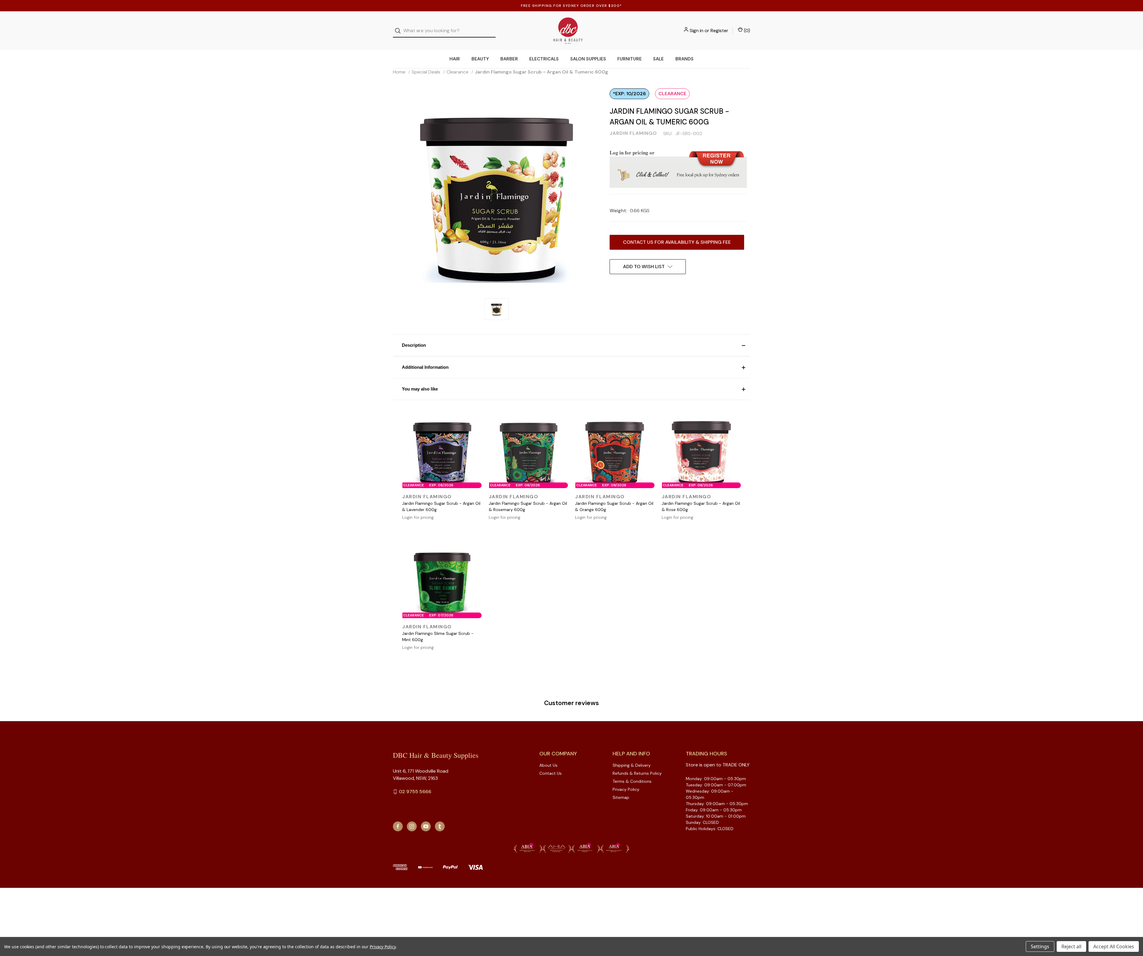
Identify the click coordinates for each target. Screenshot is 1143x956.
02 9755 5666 (415, 791)
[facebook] (397, 826)
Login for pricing (418, 517)
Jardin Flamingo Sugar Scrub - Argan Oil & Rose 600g (701, 506)
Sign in (696, 30)
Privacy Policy (626, 789)
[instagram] (411, 826)
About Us (548, 765)
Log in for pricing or (632, 152)
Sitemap (621, 797)
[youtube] (425, 826)
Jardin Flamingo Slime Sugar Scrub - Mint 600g (438, 636)
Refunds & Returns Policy (637, 773)
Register (719, 30)
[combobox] (444, 31)
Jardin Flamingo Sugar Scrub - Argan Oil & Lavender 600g (441, 506)
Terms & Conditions (632, 781)
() (746, 30)
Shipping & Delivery (632, 765)
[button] (571, 345)
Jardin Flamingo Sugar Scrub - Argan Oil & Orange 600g (614, 506)
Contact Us (550, 773)
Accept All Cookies (1113, 946)
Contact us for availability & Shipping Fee (677, 242)
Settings (1040, 946)
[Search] (399, 31)
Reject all (1071, 946)
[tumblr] (439, 826)
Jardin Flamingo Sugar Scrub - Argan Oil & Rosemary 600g (528, 506)
